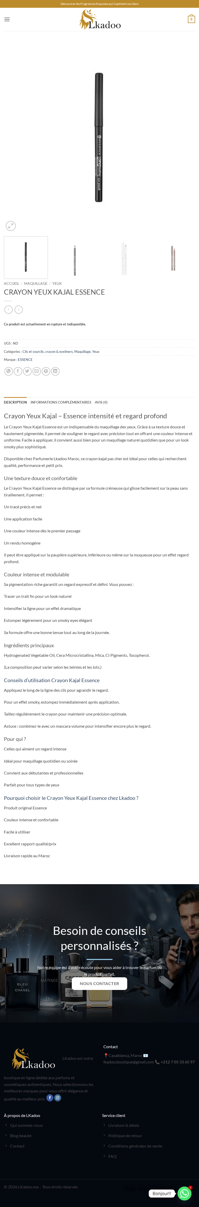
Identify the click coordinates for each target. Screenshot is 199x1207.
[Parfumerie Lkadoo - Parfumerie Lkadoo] (99, 19)
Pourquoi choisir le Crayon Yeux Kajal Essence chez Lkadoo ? (71, 798)
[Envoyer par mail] (36, 371)
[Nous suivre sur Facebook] (49, 1097)
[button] (7, 19)
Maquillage (35, 283)
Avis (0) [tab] (101, 402)
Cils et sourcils (33, 351)
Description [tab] (15, 402)
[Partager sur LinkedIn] (55, 371)
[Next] (184, 137)
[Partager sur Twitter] (27, 371)
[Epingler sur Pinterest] (46, 371)
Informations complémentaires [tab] (61, 402)
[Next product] (8, 310)
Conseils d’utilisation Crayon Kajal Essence (52, 680)
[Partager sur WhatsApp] (8, 371)
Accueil (11, 283)
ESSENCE (25, 359)
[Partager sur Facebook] (18, 371)
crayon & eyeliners (59, 351)
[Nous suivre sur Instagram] (57, 1097)
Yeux (57, 283)
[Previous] (14, 137)
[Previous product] (19, 310)
